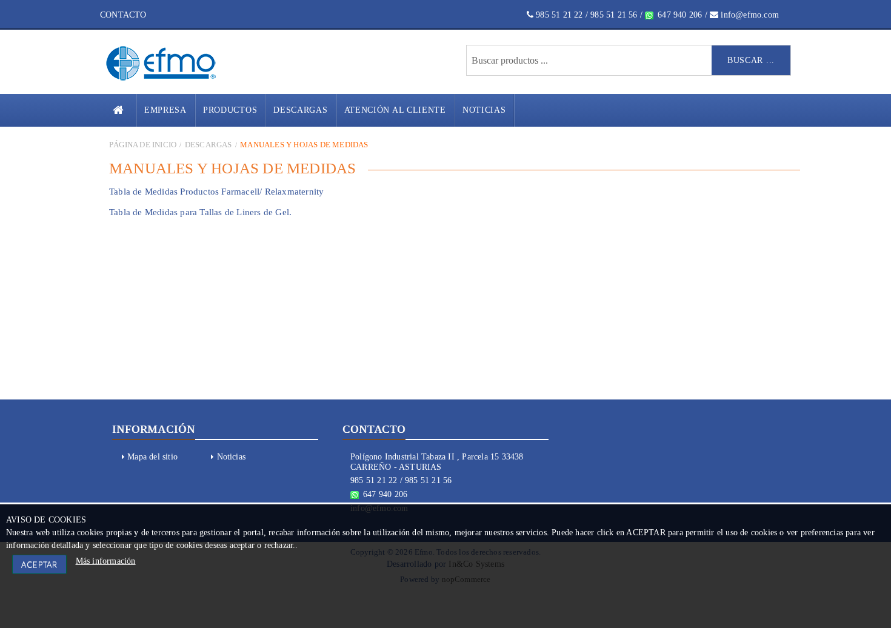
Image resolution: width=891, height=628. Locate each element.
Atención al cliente (395, 110)
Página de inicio (142, 144)
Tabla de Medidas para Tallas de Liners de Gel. (200, 212)
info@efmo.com (748, 14)
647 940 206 (678, 14)
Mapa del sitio (152, 456)
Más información (106, 561)
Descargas (300, 110)
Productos (230, 110)
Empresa (165, 110)
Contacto (123, 14)
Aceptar (39, 564)
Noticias (484, 110)
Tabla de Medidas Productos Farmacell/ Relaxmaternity (216, 191)
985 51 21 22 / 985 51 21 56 (585, 14)
